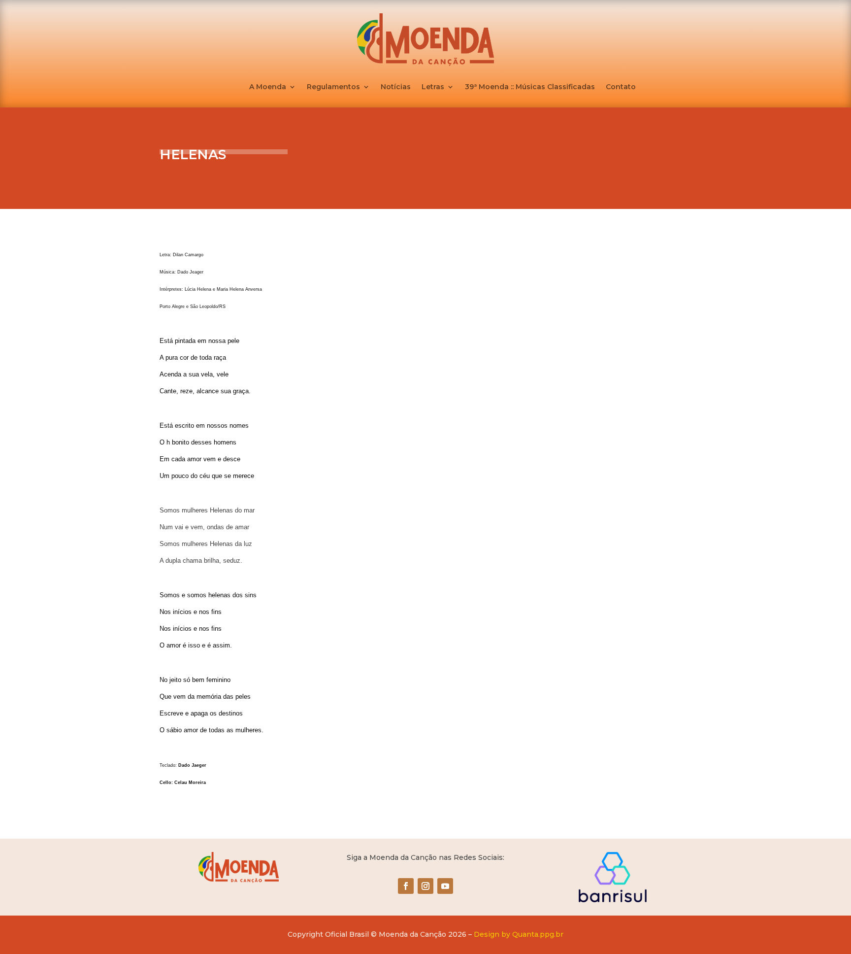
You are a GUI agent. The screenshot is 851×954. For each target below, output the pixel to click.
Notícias (396, 87)
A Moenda (267, 87)
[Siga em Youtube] (445, 886)
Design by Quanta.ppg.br (518, 934)
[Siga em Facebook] (406, 886)
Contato (621, 87)
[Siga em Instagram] (425, 886)
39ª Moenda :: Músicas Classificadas (530, 87)
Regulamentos (333, 87)
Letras (433, 87)
